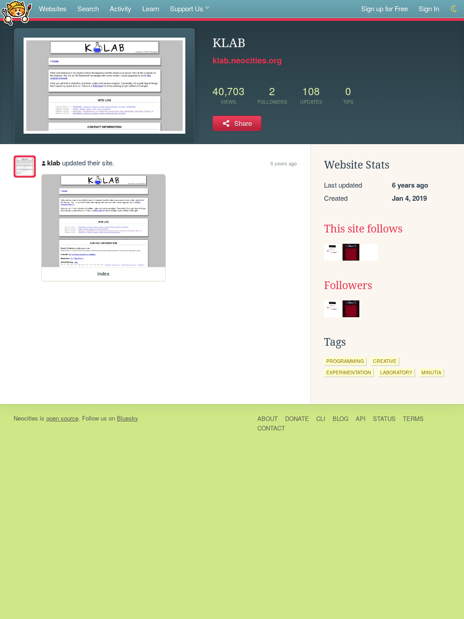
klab (53, 163)
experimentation (348, 372)
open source (62, 418)
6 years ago (284, 163)
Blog (340, 418)
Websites (53, 8)
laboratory (396, 372)
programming (345, 361)
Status (384, 418)
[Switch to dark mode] (454, 9)
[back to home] (16, 12)
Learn (150, 8)
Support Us (186, 8)
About (267, 418)
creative (384, 361)
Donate (297, 418)
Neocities (26, 418)
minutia (431, 372)
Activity (120, 8)
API (361, 418)
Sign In (429, 8)
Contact (271, 428)
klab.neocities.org (247, 60)
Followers (348, 285)
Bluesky (127, 418)
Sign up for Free (384, 8)
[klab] (24, 166)
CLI (320, 418)
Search (88, 8)
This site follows (363, 229)
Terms (413, 418)
